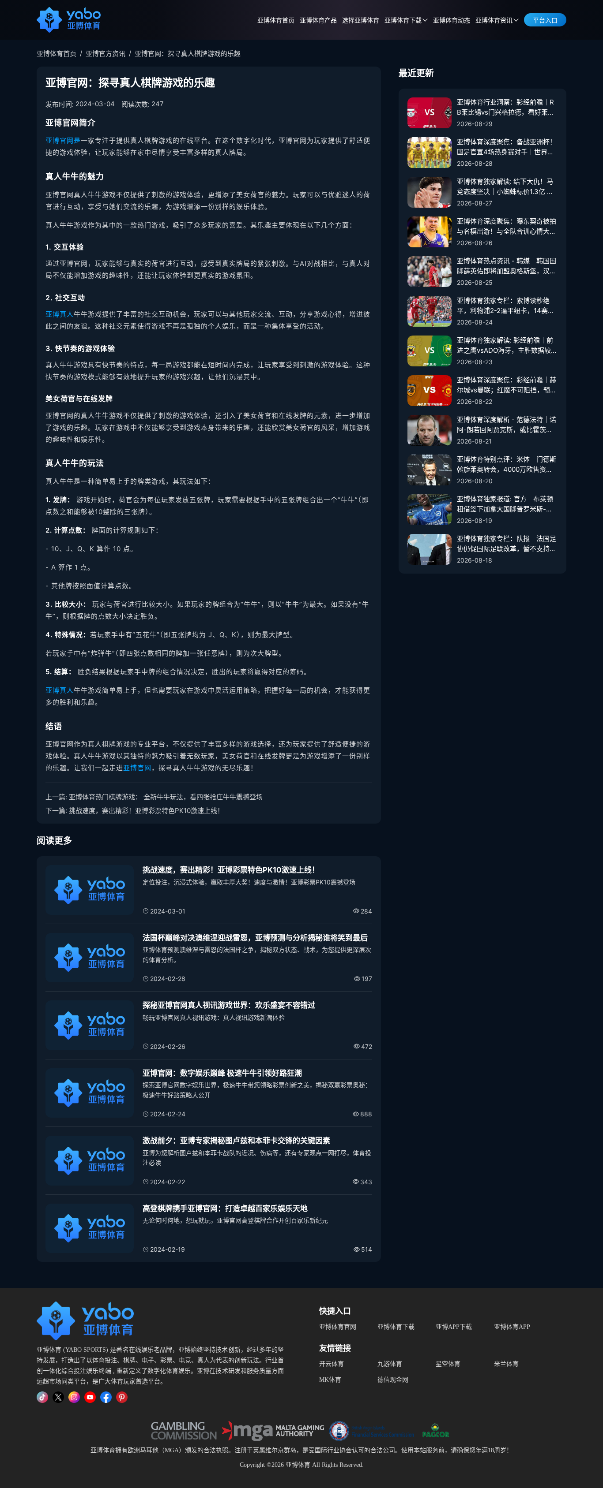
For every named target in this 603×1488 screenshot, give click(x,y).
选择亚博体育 (360, 20)
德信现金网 (392, 1379)
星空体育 (448, 1364)
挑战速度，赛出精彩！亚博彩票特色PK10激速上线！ (146, 810)
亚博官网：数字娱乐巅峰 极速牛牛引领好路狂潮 (222, 1073)
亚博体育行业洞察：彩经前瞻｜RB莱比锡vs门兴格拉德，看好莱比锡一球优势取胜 (505, 107)
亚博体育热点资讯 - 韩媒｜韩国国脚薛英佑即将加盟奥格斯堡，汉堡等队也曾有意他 (506, 266)
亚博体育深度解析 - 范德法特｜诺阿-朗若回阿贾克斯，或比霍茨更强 (506, 425)
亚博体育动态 (451, 20)
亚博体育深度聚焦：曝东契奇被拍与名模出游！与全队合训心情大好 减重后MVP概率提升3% (506, 226)
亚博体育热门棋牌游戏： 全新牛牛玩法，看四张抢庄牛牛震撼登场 (166, 797)
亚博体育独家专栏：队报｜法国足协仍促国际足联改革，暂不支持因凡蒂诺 (506, 544)
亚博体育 (102, 1450)
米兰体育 (506, 1364)
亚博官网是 (63, 140)
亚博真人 (59, 314)
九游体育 (389, 1364)
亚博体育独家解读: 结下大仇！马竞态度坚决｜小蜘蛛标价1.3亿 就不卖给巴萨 (505, 187)
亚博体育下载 (396, 1327)
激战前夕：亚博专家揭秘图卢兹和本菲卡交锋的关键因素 (236, 1140)
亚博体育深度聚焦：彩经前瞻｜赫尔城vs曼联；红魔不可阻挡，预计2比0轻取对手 (507, 385)
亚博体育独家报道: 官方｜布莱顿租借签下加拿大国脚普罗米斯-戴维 (505, 504)
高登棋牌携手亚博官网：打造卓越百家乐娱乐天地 (225, 1208)
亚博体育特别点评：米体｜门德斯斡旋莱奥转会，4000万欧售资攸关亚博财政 (506, 464)
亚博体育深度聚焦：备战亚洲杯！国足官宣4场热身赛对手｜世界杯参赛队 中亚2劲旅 (506, 147)
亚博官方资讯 (105, 53)
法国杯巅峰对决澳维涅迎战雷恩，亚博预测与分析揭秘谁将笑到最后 (255, 937)
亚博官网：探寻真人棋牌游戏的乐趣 (188, 53)
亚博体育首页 (275, 20)
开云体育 (331, 1364)
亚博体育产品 (318, 20)
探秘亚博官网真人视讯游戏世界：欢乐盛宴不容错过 (229, 1005)
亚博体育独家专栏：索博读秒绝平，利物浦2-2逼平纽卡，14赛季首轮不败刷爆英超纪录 (505, 306)
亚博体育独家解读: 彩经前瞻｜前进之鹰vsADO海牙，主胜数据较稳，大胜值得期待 (505, 345)
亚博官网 (137, 768)
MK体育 (330, 1379)
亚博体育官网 (337, 1327)
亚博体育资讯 (494, 20)
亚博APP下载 (454, 1327)
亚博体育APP (512, 1327)
